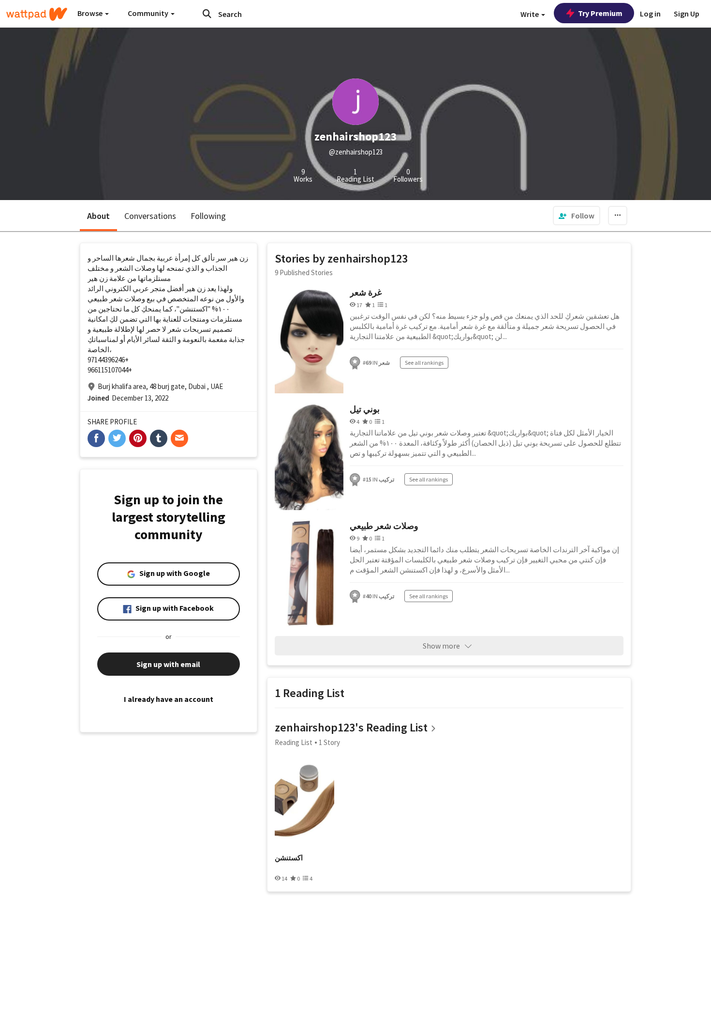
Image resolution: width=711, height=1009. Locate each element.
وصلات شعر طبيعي (384, 525)
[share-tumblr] (158, 438)
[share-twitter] (117, 438)
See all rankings (424, 362)
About (98, 215)
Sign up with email (168, 664)
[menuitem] (576, 215)
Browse (90, 13)
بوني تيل (365, 409)
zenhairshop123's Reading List (351, 727)
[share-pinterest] (138, 438)
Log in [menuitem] (650, 13)
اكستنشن (289, 858)
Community (149, 13)
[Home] (36, 14)
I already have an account (168, 699)
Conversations (150, 215)
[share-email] (179, 438)
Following (208, 215)
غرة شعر (366, 292)
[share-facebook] (96, 438)
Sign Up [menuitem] (686, 13)
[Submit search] (207, 13)
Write (530, 14)
